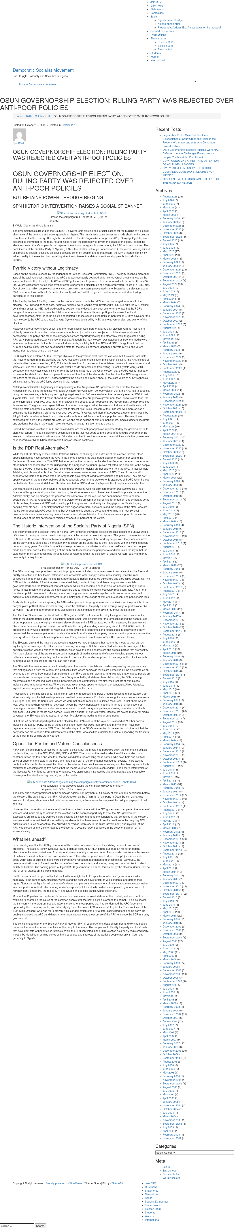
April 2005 (168, 1098)
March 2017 (170, 609)
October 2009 (171, 934)
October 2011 (171, 846)
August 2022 (170, 371)
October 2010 (171, 890)
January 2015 (171, 704)
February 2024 (171, 306)
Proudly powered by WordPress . (65, 1183)
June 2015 (169, 685)
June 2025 (169, 247)
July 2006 (168, 1065)
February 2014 (171, 744)
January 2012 (171, 835)
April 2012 (168, 824)
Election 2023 (158, 38)
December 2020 (172, 444)
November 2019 (172, 492)
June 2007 (169, 1028)
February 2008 (171, 1007)
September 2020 (172, 455)
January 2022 (171, 397)
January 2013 (171, 791)
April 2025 (168, 255)
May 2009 (168, 952)
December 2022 (172, 357)
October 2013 (171, 758)
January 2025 (171, 266)
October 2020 (171, 452)
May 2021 (168, 426)
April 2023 (168, 342)
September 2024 (172, 280)
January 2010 (171, 923)
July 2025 (168, 244)
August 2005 (170, 1087)
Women (154, 56)
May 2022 (168, 382)
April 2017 (168, 605)
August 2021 (170, 415)
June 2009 (169, 948)
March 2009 (170, 959)
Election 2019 (165, 42)
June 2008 (169, 992)
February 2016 (171, 656)
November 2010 (172, 886)
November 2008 (172, 974)
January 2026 (171, 222)
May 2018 (168, 558)
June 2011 (169, 861)
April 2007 (168, 1036)
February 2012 (171, 831)
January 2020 (171, 485)
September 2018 (172, 543)
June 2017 (169, 598)
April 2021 (168, 430)
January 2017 (171, 616)
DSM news (156, 5)
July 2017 (168, 594)
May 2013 (168, 777)
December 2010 (172, 882)
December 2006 (172, 1050)
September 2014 (172, 718)
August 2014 (170, 722)
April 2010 (168, 912)
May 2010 (168, 908)
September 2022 (172, 368)
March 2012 (170, 828)
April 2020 (168, 474)
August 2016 (170, 634)
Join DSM (156, 2)
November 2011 (172, 842)
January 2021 (171, 441)
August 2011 (170, 853)
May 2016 (168, 645)
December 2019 (172, 488)
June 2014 (169, 729)
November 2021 (172, 404)
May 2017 (168, 601)
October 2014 (171, 715)
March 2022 (170, 390)
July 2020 (168, 463)
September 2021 (172, 412)
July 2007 (168, 1025)
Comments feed (172, 1174)
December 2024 (172, 269)
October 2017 (171, 583)
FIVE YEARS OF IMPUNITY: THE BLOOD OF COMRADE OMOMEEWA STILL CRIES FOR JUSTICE (189, 171)
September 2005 (172, 1083)
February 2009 (171, 963)
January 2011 (171, 879)
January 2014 (171, 747)
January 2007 (171, 1047)
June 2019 (169, 510)
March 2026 (170, 214)
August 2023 (170, 328)
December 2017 (172, 576)
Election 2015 (165, 45)
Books (154, 16)
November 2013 (172, 755)
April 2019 (168, 517)
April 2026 (168, 211)
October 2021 (171, 408)
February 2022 (171, 393)
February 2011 (171, 875)
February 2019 (171, 525)
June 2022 (169, 379)
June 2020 (169, 466)
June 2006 (169, 1069)
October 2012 (171, 802)
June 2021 (169, 423)
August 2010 (170, 897)
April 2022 (168, 386)
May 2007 (168, 1032)
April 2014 (168, 736)
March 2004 (170, 1116)
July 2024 (168, 287)
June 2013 (169, 773)
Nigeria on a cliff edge (170, 20)
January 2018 (171, 572)
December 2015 (172, 663)
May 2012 (168, 820)
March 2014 (170, 740)
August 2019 (170, 503)
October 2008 (171, 977)
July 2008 (168, 988)
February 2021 (171, 437)
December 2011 (172, 839)
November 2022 (172, 360)
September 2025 (172, 236)
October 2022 (171, 364)
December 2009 (172, 926)
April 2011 (168, 868)
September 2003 (172, 1123)
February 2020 (171, 481)
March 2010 (170, 915)
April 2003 (168, 1131)
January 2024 (171, 309)
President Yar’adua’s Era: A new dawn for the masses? (189, 27)
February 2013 (171, 788)
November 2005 (172, 1080)
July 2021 (168, 419)
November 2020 (172, 448)
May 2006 (168, 1072)
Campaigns (157, 13)
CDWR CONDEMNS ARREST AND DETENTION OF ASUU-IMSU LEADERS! (191, 162)
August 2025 (170, 240)
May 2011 (168, 864)
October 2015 (171, 671)
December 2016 (172, 620)
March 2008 (170, 1003)
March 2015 (170, 696)
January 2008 (171, 1010)
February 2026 (171, 218)
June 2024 (169, 291)
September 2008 (172, 981)
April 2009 (168, 955)
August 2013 (170, 766)
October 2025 (171, 233)
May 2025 (168, 251)
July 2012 (168, 813)
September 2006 (172, 1058)
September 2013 (172, 762)
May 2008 (168, 996)
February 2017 (171, 612)
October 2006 (171, 1054)
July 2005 (168, 1090)
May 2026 (168, 207)
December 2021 (172, 401)
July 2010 (168, 901)
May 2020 (168, 470)
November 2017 (172, 579)
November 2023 (172, 317)
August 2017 (170, 590)
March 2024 (170, 302)
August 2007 (170, 1021)
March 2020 (170, 477)
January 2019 (171, 528)
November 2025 (172, 229)
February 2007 (171, 1043)
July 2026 (168, 200)
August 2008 (170, 985)
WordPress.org (171, 1178)
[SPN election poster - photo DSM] (81, 563)
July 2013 (168, 769)
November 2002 (172, 1138)
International (157, 60)
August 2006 (170, 1061)
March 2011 (170, 871)
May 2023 (168, 339)
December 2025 (172, 225)
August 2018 (170, 547)
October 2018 (171, 539)
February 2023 (171, 350)
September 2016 (172, 631)
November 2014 (172, 711)
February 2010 (171, 919)
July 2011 (168, 857)
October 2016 (171, 627)
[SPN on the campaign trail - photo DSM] (81, 213)
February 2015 (171, 700)
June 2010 (169, 904)
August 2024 (170, 284)
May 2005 (168, 1094)
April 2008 (168, 999)
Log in (166, 1167)
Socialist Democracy (162, 31)
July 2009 (168, 944)
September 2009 (172, 937)
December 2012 (172, 795)
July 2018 (168, 550)
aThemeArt (116, 1183)
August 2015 (170, 678)
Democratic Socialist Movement (43, 70)
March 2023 (170, 346)
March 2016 (170, 652)
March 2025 (170, 258)
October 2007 (171, 1017)
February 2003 (171, 1134)
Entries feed (170, 1170)
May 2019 (168, 514)
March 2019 (170, 521)
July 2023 (168, 331)
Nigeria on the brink (169, 24)
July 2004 (168, 1112)
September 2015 (172, 674)
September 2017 (172, 587)
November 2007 (172, 1014)
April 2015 (168, 693)
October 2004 (171, 1109)
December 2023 (172, 313)
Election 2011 (165, 49)
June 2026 (169, 204)
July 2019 (168, 506)
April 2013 (168, 780)
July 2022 (168, 375)
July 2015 (168, 682)
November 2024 (172, 273)
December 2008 (172, 970)
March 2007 (170, 1039)
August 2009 (170, 941)
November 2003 (172, 1120)
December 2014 (172, 707)
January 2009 (171, 966)
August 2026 (170, 196)
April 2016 (168, 649)
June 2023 (169, 335)
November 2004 (172, 1105)
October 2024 (171, 277)
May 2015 (168, 689)
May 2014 (168, 733)
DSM (21, 143)
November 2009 (172, 930)
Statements (157, 9)
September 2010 (172, 893)
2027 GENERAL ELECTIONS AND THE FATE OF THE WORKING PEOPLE (191, 180)
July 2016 (168, 638)
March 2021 (170, 433)
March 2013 (170, 784)
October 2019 (171, 496)
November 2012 (172, 798)
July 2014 (168, 725)
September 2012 (172, 806)
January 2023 (171, 353)
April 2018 (168, 561)
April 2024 (168, 298)
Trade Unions (158, 35)
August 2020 (170, 459)
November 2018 (172, 536)
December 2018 (172, 532)
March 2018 (170, 565)
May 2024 (168, 295)
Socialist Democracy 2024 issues (37, 84)
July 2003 (168, 1127)
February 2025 (171, 262)
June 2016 (169, 642)
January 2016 (171, 660)
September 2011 (172, 850)
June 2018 (169, 554)
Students (155, 53)
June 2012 (169, 817)
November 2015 (172, 667)
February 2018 (171, 569)
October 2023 (171, 320)
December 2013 (172, 751)
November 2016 (172, 623)
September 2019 (172, 499)
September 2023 (172, 324)
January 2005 (171, 1101)
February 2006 (171, 1076)
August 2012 (170, 809)
